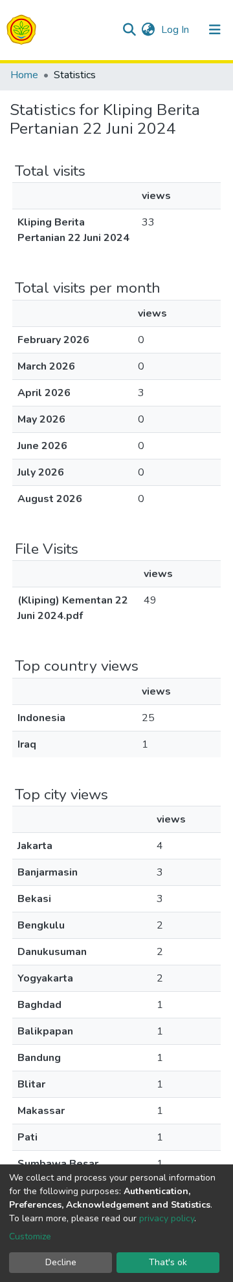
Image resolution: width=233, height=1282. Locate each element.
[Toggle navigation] (215, 30)
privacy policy (166, 1218)
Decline (60, 1262)
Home (24, 75)
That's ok (168, 1262)
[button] (148, 29)
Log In (176, 30)
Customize (30, 1236)
